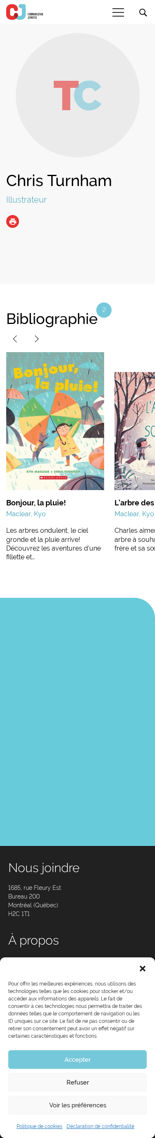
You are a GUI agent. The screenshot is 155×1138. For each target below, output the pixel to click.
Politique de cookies (39, 1126)
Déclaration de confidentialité (100, 1126)
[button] (142, 968)
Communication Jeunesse (24, 12)
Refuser (78, 1082)
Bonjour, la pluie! (36, 502)
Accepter (77, 1059)
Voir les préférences (77, 1105)
